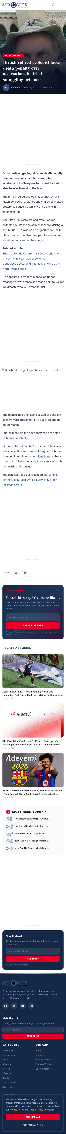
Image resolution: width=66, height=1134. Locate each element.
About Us (40, 1050)
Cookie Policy (42, 1068)
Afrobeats (7, 1064)
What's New (8, 1082)
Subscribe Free (33, 625)
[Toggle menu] (60, 5)
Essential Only (33, 1125)
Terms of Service (44, 1064)
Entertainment (9, 1055)
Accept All (33, 1117)
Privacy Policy (12, 634)
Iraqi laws (44, 456)
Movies (6, 1068)
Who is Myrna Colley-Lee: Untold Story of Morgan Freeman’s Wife (30, 480)
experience (38, 258)
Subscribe (33, 958)
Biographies (8, 1087)
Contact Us (41, 1055)
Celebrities (7, 1050)
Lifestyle (6, 1073)
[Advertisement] (33, 130)
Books (5, 1078)
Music (5, 1059)
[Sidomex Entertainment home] (14, 983)
